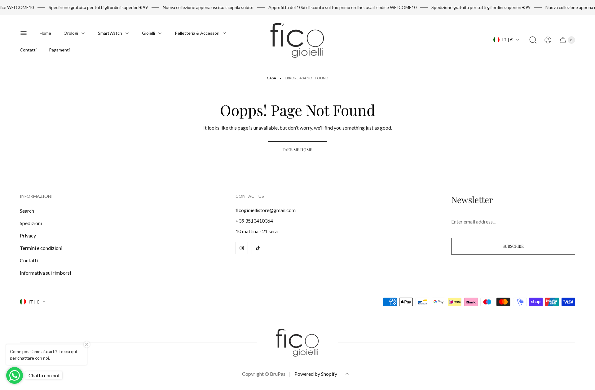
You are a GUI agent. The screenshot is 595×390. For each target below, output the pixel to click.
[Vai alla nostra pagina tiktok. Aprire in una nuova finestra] (258, 248)
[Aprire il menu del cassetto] (23, 33)
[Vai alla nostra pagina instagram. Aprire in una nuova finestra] (242, 248)
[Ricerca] (533, 40)
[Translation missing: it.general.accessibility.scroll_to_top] (347, 374)
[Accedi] (548, 40)
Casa (271, 78)
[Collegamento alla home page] (297, 342)
